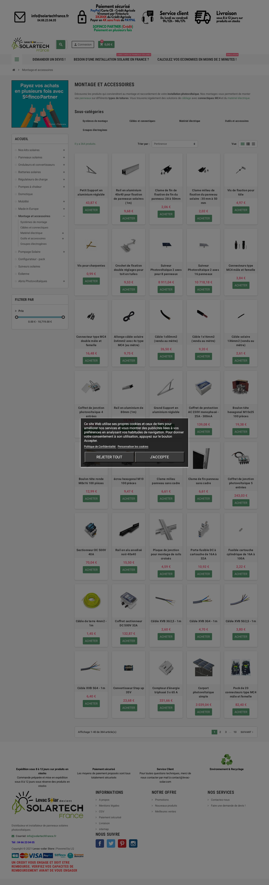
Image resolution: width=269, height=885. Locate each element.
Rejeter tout (109, 457)
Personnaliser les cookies (133, 446)
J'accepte (159, 457)
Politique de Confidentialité (100, 446)
